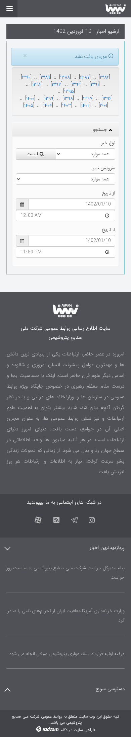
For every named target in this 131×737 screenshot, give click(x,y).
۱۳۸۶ (104, 77)
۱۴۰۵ (28, 105)
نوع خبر (108, 143)
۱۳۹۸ (68, 98)
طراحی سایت (84, 730)
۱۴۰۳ (66, 105)
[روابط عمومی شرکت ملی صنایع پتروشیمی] (65, 8)
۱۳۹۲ (76, 84)
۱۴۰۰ (30, 98)
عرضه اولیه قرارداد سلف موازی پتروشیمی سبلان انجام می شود (67, 653)
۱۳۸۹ (45, 77)
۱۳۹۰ (26, 77)
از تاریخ (108, 193)
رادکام (65, 730)
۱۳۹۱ (95, 84)
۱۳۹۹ (48, 98)
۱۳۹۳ (56, 84)
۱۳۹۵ (69, 91)
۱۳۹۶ (107, 98)
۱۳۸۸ (65, 77)
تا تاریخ (108, 229)
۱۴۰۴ (47, 105)
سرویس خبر (104, 168)
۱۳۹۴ (37, 84)
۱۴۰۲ (85, 105)
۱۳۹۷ (87, 98)
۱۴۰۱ (103, 105)
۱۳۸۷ (85, 77)
